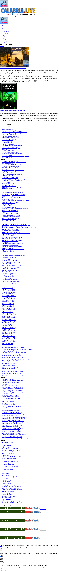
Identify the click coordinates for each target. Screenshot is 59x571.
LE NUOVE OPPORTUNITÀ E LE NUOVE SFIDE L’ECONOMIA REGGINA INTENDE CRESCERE (9, 320)
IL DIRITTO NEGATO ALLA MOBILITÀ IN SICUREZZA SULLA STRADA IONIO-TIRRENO (8, 304)
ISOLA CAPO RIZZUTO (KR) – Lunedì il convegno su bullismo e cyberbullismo (12, 217)
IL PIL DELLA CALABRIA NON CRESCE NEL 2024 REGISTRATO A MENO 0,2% (7, 344)
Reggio (2, 28)
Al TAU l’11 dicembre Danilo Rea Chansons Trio (8, 443)
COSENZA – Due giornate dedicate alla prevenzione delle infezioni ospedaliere (12, 174)
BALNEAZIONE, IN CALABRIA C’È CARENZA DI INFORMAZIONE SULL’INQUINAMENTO (8, 329)
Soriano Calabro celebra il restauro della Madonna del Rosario (9, 268)
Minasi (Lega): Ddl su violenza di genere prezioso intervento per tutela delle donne (12, 391)
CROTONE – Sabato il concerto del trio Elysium (8, 460)
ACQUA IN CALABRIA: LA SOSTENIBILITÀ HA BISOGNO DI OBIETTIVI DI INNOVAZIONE (8, 341)
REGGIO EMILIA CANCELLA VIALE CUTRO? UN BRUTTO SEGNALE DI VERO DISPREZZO (8, 290)
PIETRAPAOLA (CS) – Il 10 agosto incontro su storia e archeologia (10, 166)
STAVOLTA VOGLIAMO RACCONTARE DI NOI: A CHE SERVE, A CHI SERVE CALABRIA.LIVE (9, 287)
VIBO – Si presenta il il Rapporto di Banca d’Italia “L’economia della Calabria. (12, 264)
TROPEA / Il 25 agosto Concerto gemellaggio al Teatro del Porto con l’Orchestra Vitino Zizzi (13, 255)
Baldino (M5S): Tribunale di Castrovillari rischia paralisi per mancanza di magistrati (12, 392)
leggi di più (40, 547)
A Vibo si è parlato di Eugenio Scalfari (6, 282)
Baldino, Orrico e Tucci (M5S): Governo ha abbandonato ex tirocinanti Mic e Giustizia (13, 389)
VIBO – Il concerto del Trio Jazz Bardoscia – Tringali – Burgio (10, 466)
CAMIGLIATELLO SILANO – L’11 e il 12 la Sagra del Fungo (10, 177)
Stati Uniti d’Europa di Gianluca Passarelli (7, 482)
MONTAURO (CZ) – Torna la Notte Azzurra (7, 149)
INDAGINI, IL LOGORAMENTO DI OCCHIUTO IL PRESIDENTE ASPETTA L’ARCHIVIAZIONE (8, 293)
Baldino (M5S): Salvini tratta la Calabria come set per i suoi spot (10, 379)
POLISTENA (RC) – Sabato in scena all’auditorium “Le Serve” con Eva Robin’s (12, 415)
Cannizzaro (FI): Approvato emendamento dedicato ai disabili (9, 407)
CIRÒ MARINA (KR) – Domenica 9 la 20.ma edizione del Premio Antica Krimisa (12, 196)
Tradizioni (4, 40)
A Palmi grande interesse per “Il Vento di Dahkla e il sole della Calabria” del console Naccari (13, 358)
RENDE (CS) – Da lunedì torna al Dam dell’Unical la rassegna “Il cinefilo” (11, 423)
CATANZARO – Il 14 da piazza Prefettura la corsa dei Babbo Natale (10, 136)
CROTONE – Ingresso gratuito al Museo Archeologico (9, 219)
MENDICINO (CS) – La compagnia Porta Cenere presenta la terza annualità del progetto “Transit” (14, 417)
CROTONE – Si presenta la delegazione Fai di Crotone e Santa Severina (11, 216)
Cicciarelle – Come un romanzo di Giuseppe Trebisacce (6, 481)
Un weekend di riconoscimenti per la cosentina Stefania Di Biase (13, 68)
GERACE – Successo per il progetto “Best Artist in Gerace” (9, 251)
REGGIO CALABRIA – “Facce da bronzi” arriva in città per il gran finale (11, 413)
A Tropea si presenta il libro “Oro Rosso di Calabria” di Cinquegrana (10, 281)
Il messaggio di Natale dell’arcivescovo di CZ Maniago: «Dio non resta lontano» (12, 373)
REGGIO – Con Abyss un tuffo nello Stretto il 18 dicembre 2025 (10, 241)
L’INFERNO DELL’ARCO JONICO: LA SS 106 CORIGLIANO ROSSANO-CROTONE (8, 325)
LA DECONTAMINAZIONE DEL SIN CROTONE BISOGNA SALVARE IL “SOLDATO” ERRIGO (8, 323)
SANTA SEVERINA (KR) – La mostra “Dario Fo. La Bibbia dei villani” (11, 202)
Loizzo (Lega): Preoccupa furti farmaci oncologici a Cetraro (9, 402)
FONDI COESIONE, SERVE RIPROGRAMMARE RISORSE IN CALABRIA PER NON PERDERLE (8, 306)
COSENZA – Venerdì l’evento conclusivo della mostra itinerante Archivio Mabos (12, 180)
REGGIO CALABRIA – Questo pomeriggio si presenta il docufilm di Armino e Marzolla (13, 421)
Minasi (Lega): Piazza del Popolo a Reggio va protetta (8, 404)
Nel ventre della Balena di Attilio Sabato (7, 494)
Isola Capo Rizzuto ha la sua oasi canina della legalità (8, 214)
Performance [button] (1, 561)
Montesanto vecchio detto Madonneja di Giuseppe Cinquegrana (10, 476)
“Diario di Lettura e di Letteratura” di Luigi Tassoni (8, 479)
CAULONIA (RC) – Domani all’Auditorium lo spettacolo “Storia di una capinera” (12, 435)
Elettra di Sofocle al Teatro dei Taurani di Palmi (8, 411)
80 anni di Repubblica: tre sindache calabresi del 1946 (8, 366)
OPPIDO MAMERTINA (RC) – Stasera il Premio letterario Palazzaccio (11, 356)
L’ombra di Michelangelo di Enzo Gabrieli (7, 495)
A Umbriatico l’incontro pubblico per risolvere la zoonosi (9, 205)
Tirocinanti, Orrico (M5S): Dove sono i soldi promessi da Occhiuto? (10, 383)
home (2, 25)
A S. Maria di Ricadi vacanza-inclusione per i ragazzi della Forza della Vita (11, 265)
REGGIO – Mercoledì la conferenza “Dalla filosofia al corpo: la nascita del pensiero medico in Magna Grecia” (16, 233)
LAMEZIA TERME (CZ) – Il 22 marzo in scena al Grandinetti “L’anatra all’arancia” (12, 436)
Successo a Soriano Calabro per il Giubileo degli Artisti (9, 277)
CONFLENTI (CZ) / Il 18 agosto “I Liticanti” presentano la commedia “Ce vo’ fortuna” (13, 131)
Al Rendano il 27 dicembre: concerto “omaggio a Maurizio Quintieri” (10, 441)
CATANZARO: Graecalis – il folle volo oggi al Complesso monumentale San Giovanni (13, 133)
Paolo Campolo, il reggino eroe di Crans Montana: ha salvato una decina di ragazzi (12, 371)
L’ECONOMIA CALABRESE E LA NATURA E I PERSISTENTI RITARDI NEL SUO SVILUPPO (8, 332)
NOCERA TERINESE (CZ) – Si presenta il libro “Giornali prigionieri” (11, 148)
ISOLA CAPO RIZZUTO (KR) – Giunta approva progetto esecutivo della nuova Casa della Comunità (15, 208)
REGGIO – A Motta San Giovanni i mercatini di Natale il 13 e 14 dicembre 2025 (12, 240)
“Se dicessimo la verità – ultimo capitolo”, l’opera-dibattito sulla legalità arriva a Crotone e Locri (14, 427)
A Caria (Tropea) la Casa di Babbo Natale (7, 259)
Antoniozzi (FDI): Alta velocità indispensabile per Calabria (9, 403)
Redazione (10, 69)
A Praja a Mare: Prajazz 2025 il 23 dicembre (7, 442)
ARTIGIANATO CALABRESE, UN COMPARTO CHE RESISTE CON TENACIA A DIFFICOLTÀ (8, 294)
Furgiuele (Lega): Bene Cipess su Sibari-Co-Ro (8, 381)
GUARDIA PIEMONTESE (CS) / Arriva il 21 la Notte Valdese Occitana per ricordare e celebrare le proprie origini (16, 163)
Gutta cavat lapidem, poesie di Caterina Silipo (7, 487)
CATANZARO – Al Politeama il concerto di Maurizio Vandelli (10, 461)
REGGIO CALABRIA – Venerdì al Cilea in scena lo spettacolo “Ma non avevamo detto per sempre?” (15, 434)
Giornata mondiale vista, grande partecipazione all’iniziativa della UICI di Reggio (12, 246)
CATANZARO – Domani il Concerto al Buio (7, 469)
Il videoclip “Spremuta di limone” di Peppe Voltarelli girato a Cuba (10, 467)
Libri (0, 82)
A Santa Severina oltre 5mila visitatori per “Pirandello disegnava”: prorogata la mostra (12, 192)
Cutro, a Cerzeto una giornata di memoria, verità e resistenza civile (10, 161)
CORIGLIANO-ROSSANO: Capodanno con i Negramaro (9, 172)
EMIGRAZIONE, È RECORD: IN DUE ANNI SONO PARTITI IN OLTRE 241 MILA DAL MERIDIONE (9, 328)
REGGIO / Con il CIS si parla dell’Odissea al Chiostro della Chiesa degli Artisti (12, 229)
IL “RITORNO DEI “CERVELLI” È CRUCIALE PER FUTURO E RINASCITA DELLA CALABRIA (9, 319)
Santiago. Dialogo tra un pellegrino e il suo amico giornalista (9, 490)
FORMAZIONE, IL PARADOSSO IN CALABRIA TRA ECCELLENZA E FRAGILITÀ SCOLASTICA (9, 296)
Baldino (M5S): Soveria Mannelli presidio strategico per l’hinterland (10, 396)
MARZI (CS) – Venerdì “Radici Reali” (7, 169)
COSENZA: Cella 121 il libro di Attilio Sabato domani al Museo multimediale (11, 168)
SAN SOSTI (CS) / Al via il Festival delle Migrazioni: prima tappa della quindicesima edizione (14, 162)
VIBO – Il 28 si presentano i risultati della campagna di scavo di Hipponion (11, 267)
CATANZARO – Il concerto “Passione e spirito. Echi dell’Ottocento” (10, 451)
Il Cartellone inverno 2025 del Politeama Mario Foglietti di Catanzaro (10, 410)
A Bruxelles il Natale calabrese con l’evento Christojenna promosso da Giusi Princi (12, 375)
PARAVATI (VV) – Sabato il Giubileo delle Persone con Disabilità (10, 266)
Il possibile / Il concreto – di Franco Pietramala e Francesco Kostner (10, 488)
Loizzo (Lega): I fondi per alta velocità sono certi (8, 400)
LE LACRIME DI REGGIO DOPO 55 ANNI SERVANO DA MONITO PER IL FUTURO (8, 312)
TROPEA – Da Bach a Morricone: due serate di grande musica (10, 448)
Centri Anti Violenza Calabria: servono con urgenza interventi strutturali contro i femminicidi (13, 350)
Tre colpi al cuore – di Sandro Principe (6, 500)
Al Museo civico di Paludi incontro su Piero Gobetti (8, 160)
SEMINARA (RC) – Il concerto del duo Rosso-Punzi (8, 457)
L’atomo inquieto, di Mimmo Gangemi (6, 498)
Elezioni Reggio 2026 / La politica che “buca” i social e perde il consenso (11, 361)
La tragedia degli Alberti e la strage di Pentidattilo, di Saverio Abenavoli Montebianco (12, 501)
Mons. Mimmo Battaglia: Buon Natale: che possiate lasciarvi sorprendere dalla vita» (12, 372)
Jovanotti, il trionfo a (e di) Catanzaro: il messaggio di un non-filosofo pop (11, 348)
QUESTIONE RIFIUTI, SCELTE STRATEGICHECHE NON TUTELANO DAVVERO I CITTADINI (8, 330)
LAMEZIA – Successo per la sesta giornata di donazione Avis (9, 139)
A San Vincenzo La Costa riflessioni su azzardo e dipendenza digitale (10, 367)
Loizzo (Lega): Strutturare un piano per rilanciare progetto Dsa (9, 395)
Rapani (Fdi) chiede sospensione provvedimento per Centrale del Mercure (11, 399)
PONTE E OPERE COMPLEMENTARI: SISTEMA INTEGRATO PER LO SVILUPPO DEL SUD (8, 333)
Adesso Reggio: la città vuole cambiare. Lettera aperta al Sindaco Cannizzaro (11, 355)
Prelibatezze (4, 39)
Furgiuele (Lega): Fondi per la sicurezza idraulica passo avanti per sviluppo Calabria (12, 388)
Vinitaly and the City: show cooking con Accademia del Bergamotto (10, 230)
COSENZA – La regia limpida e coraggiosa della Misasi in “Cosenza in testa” (11, 419)
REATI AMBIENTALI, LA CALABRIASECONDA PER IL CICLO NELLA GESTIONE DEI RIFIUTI (10, 307)
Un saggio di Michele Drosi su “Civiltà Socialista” (8, 480)
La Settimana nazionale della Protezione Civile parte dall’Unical (10, 178)
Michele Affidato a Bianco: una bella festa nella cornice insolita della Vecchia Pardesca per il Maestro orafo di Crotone (17, 349)
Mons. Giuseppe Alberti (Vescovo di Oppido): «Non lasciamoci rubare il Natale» (12, 374)
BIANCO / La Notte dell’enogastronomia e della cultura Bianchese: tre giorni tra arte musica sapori (14, 226)
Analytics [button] (1, 563)
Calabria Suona (5, 41)
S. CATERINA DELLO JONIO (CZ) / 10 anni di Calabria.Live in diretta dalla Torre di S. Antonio (14, 132)
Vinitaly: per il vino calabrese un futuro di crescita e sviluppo (9, 362)
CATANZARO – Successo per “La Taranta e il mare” (8, 144)
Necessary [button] (1, 555)
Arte (3, 38)
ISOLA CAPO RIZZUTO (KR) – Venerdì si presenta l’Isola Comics (10, 209)
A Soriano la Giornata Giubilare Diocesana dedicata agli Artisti (9, 279)
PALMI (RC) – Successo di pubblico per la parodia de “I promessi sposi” (11, 429)
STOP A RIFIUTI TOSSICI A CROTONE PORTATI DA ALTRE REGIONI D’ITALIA (7, 310)
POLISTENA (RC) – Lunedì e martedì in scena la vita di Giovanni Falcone (11, 431)
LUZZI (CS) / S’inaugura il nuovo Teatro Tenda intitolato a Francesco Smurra (11, 164)
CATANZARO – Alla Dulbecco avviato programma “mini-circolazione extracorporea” (13, 141)
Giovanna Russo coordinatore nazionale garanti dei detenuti (9, 370)
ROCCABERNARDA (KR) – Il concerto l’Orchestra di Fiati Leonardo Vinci (11, 459)
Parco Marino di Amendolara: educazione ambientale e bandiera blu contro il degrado (12, 357)
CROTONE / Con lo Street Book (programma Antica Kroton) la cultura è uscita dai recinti (13, 195)
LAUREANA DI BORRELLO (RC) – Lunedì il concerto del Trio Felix (11, 455)
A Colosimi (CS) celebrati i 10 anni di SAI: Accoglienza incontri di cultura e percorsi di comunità (14, 352)
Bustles (1, 546)
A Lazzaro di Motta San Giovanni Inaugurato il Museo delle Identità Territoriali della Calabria (13, 243)
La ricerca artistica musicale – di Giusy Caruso (7, 493)
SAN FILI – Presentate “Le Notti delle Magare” (8, 185)
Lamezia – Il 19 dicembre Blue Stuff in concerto (8, 444)
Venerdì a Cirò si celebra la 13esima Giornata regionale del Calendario (10, 212)
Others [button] (1, 568)
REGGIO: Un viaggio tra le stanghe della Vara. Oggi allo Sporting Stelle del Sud (12, 232)
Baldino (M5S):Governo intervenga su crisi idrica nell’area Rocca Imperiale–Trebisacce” (13, 380)
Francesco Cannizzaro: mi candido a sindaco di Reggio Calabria (10, 364)
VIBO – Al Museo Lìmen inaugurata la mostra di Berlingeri (9, 272)
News (4, 30)
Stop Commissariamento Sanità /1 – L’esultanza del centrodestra (10, 363)
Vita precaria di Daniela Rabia (5, 478)
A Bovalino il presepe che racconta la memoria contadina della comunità (11, 238)
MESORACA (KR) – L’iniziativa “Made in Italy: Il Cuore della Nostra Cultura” (12, 206)
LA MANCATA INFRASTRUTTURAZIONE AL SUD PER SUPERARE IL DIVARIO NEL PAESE (8, 336)
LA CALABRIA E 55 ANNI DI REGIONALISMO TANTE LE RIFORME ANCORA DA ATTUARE (8, 298)
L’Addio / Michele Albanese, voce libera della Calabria (9, 368)
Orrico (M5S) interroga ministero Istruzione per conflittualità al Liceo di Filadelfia (12, 390)
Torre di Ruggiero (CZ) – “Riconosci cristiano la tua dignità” (9, 134)
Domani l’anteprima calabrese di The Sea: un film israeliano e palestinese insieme (12, 353)
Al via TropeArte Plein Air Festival (6, 261)
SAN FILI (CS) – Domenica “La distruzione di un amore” (9, 465)
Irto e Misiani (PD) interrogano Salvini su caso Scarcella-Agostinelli (10, 386)
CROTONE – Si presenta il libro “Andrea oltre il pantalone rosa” (10, 211)
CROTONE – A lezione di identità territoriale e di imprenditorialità (10, 213)
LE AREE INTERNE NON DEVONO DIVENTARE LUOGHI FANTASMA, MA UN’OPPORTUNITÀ (9, 300)
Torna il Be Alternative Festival (6, 447)
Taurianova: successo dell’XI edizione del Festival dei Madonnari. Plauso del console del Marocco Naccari (15, 359)
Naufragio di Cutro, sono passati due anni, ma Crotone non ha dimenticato (11, 215)
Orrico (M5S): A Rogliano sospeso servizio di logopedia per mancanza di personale (12, 387)
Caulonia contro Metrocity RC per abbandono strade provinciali (10, 245)
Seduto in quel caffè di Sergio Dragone (6, 497)
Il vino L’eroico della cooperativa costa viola (7, 248)
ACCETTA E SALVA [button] (3, 570)
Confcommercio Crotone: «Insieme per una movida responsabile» (10, 198)
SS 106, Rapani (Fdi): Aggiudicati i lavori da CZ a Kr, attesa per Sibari (11, 378)
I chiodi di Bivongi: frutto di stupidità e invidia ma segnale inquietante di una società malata (13, 351)
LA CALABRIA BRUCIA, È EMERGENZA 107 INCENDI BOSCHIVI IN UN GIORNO (8, 326)
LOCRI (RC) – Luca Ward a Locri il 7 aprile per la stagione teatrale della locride (12, 425)
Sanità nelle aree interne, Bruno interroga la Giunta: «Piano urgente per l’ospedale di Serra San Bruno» (15, 347)
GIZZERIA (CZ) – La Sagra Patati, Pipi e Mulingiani (8, 150)
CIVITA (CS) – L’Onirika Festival (6, 182)
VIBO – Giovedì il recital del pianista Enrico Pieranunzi (9, 463)
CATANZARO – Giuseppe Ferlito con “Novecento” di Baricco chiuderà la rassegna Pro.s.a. (13, 414)
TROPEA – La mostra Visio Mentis (6, 263)
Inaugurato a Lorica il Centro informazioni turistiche (8, 183)
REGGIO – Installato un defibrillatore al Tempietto (8, 247)
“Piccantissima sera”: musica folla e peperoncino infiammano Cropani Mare (11, 354)
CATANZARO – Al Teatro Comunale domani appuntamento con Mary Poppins (12, 430)
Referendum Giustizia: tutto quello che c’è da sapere (8, 365)
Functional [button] (1, 559)
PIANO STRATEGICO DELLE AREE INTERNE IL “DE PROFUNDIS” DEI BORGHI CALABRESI (8, 316)
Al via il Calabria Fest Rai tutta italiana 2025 (7, 454)
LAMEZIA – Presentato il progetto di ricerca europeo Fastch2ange (10, 152)
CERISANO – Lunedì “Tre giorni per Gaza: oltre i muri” (9, 186)
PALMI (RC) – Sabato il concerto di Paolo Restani (8, 453)
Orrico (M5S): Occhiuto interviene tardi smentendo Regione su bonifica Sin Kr (12, 384)
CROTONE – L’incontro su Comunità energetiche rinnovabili (9, 207)
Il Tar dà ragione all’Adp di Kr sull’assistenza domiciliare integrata (10, 220)
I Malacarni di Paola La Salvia (5, 473)
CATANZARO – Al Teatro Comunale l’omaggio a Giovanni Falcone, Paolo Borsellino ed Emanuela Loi (15, 438)
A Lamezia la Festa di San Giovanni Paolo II (7, 140)
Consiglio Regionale (5, 36)
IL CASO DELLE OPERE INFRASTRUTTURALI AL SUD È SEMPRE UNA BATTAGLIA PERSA (8, 317)
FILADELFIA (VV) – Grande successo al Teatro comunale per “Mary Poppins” (12, 412)
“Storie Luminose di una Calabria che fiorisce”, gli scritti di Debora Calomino (11, 486)
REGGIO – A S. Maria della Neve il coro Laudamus (8, 234)
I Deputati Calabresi (5, 33)
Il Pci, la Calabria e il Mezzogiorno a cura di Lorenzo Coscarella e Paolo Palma (12, 489)
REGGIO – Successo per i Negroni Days (7, 250)
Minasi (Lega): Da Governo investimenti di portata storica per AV (10, 397)
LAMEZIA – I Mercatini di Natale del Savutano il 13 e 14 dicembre (10, 137)
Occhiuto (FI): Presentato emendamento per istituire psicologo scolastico (11, 382)
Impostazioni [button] (37, 547)
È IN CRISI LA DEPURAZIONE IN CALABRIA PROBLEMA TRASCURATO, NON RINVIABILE (8, 301)
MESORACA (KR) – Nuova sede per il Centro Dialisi (8, 203)
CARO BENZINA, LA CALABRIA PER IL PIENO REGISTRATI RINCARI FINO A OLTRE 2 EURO (8, 338)
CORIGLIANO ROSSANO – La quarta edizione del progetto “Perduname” (11, 456)
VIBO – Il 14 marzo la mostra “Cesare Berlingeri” (8, 275)
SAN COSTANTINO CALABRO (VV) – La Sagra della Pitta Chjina (11, 262)
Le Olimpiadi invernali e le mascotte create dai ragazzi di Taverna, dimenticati (11, 369)
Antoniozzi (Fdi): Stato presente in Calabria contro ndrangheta (9, 385)
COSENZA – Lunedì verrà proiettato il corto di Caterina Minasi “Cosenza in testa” (12, 422)
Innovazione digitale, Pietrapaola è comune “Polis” (8, 188)
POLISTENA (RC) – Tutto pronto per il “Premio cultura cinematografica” (11, 420)
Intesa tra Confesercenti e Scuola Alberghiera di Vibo (8, 280)
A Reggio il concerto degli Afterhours (6, 446)
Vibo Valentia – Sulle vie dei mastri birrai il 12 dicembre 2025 (9, 260)
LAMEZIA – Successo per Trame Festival (7, 155)
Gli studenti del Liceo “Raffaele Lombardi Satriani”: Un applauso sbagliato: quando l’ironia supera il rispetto (15, 200)
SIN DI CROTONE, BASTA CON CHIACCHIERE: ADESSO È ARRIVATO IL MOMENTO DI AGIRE (8, 303)
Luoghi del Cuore (5, 42)
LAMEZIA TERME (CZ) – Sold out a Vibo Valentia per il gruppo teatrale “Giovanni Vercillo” (14, 418)
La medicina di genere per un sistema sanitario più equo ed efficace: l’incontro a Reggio (13, 249)
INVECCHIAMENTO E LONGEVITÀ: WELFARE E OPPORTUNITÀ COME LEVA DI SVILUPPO (8, 291)
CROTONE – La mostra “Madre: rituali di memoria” (8, 204)
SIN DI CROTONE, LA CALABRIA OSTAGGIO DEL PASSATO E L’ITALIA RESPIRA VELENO (8, 313)
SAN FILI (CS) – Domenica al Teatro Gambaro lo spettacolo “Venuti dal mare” (12, 437)
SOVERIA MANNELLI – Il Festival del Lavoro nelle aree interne (10, 157)
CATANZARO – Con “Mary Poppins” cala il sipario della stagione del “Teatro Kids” (12, 428)
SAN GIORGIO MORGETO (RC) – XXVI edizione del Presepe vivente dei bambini (12, 237)
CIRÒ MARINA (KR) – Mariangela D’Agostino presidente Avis (10, 210)
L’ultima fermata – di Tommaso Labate (6, 499)
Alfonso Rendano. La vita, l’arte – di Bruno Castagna (8, 496)
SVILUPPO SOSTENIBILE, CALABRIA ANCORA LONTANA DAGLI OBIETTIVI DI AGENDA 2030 (9, 314)
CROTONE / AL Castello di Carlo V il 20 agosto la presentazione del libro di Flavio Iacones (13, 194)
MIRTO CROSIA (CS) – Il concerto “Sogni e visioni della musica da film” (11, 458)
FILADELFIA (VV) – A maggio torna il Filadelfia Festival (9, 283)
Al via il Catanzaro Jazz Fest (5, 449)
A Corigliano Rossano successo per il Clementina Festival (9, 175)
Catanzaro (3, 26)
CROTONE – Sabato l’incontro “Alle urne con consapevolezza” (10, 201)
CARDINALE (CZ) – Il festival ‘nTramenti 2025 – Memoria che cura (10, 147)
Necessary (2, 556)
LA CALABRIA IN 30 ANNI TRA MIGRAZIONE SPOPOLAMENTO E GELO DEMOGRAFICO (8, 339)
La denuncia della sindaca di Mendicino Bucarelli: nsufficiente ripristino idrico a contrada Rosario (14, 179)
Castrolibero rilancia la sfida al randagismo (7, 184)
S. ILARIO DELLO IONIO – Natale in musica (8, 235)
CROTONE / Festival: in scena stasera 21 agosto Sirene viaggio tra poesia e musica (12, 193)
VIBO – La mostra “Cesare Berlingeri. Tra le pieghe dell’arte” (9, 274)
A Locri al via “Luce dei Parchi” (6, 223)
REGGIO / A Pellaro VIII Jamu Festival (7, 231)
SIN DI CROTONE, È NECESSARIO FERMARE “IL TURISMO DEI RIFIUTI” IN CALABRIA (8, 297)
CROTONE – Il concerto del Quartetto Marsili (7, 470)
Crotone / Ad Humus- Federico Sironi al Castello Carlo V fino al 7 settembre (11, 197)
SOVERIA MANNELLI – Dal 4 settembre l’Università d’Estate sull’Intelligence (12, 145)
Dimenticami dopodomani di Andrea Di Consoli (8, 477)
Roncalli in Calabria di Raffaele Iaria (6, 492)
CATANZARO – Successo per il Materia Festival (8, 142)
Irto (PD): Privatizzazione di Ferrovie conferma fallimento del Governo (11, 398)
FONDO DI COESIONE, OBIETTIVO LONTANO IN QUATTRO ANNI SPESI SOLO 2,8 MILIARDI (8, 309)
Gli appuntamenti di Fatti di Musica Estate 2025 (8, 445)
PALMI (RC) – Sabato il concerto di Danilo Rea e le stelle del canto (10, 462)
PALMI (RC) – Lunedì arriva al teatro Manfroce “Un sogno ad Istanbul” (11, 433)
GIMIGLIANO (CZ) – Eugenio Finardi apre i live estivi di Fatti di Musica (11, 450)
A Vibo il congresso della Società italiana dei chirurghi (8, 269)
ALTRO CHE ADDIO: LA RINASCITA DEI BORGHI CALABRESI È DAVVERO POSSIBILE (8, 288)
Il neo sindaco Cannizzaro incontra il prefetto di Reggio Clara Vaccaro (10, 360)
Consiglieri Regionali (6, 31)
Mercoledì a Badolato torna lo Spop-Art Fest (7, 129)
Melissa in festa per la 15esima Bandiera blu (7, 199)
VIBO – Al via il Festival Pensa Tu (6, 271)
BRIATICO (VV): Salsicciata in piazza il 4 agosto (8, 258)
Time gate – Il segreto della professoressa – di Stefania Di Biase (13, 110)
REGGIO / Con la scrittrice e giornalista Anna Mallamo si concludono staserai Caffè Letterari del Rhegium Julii (16, 225)
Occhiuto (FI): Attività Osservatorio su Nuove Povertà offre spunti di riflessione (12, 394)
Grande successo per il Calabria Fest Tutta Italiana (8, 452)
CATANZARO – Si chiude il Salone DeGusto (7, 138)
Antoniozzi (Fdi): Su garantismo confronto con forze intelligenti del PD (11, 405)
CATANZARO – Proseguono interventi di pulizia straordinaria (10, 154)
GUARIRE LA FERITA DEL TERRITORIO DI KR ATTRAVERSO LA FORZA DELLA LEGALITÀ (8, 342)
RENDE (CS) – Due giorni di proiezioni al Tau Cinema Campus (10, 426)
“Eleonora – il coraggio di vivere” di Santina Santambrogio (9, 474)
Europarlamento (5, 35)
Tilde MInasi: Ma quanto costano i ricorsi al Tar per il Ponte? (9, 401)
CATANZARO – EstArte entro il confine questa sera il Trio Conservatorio (11, 146)
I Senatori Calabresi (5, 34)
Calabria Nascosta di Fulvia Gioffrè (6, 483)
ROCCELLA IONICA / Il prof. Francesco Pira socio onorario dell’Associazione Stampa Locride (14, 224)
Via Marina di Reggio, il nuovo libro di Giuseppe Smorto (9, 485)
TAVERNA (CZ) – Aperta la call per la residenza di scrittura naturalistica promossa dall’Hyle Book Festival (15, 156)
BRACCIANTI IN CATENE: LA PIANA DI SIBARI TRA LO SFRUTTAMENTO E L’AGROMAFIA (9, 335)
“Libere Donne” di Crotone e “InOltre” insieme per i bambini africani (10, 218)
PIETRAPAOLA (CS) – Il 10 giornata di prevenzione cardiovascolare (10, 167)
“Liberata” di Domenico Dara (5, 475)
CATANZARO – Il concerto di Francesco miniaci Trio (8, 464)
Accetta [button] (35, 547)
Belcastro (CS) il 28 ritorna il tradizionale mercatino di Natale (9, 171)
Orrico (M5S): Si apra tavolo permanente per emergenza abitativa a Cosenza (11, 406)
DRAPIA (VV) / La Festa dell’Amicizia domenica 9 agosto (9, 257)
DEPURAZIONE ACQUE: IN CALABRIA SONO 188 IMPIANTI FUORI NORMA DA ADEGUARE (8, 322)
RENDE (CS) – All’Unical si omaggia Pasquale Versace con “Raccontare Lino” (12, 187)
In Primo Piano (2, 46)
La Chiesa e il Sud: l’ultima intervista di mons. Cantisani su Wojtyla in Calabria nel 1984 (13, 502)
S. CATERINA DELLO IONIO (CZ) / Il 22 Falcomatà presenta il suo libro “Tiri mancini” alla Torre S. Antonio (16, 130)
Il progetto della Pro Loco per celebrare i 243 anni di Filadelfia (9, 270)
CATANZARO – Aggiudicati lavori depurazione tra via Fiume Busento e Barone (12, 153)
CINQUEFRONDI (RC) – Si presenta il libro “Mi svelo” (9, 242)
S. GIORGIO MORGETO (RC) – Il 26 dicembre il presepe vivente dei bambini (12, 239)
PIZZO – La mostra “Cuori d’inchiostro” (7, 278)
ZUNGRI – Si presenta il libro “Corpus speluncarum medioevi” (10, 273)
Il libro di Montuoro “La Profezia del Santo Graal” (8, 491)
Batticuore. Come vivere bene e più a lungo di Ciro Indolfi (9, 484)
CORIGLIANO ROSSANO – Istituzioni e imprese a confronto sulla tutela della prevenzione (13, 176)
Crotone (3, 27)
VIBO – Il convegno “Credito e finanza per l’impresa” (8, 276)
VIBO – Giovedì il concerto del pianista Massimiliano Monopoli (10, 468)
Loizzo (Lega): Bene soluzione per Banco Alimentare (8, 393)
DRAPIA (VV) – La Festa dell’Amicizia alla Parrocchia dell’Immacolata (11, 256)
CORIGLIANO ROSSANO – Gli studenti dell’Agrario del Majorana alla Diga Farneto (13, 170)
